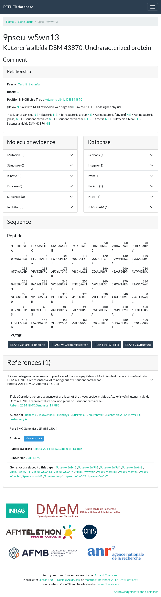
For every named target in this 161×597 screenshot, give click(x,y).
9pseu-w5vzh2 (128, 471)
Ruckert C (78, 415)
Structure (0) (15, 165)
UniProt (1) (95, 186)
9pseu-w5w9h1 (88, 467)
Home (10, 21)
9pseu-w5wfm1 (107, 471)
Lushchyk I (63, 415)
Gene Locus (25, 21)
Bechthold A (114, 415)
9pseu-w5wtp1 (54, 476)
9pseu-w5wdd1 (32, 476)
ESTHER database (18, 7)
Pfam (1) (93, 176)
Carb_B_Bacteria (29, 84)
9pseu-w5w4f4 (64, 471)
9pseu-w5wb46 (66, 467)
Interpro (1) (95, 165)
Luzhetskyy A (18, 419)
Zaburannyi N (95, 415)
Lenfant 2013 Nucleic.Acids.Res (59, 579)
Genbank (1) (96, 155)
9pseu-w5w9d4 (110, 467)
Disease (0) (14, 186)
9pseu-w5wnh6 (85, 471)
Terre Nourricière (108, 584)
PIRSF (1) (94, 196)
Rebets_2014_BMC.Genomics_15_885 (34, 405)
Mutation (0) (15, 155)
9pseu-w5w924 (20, 471)
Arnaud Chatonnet (107, 575)
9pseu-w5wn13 (42, 471)
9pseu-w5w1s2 (98, 476)
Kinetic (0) (14, 176)
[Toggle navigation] (152, 7)
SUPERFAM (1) (98, 207)
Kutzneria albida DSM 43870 (63, 99)
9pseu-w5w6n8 (132, 467)
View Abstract (34, 438)
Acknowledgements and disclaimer (136, 591)
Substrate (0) (16, 196)
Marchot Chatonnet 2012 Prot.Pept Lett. (111, 579)
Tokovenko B (46, 415)
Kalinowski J (132, 415)
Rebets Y (31, 415)
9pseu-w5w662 (76, 476)
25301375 (33, 458)
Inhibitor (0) (15, 207)
